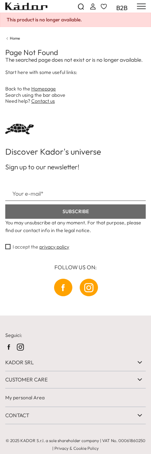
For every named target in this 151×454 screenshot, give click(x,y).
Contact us (43, 101)
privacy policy (54, 247)
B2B (121, 8)
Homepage (43, 89)
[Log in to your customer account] (92, 6)
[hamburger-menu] (140, 6)
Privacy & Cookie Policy (76, 448)
